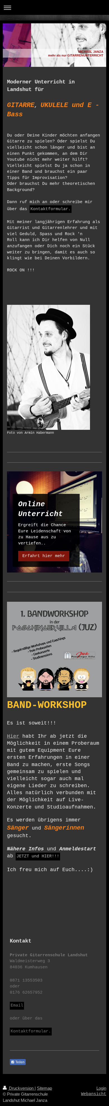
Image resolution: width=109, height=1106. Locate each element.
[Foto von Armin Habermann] (48, 367)
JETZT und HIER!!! (37, 856)
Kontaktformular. (50, 209)
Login (101, 1088)
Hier (13, 736)
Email (17, 1005)
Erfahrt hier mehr (43, 555)
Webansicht (93, 1093)
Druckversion (21, 1088)
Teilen (20, 1062)
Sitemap (44, 1088)
